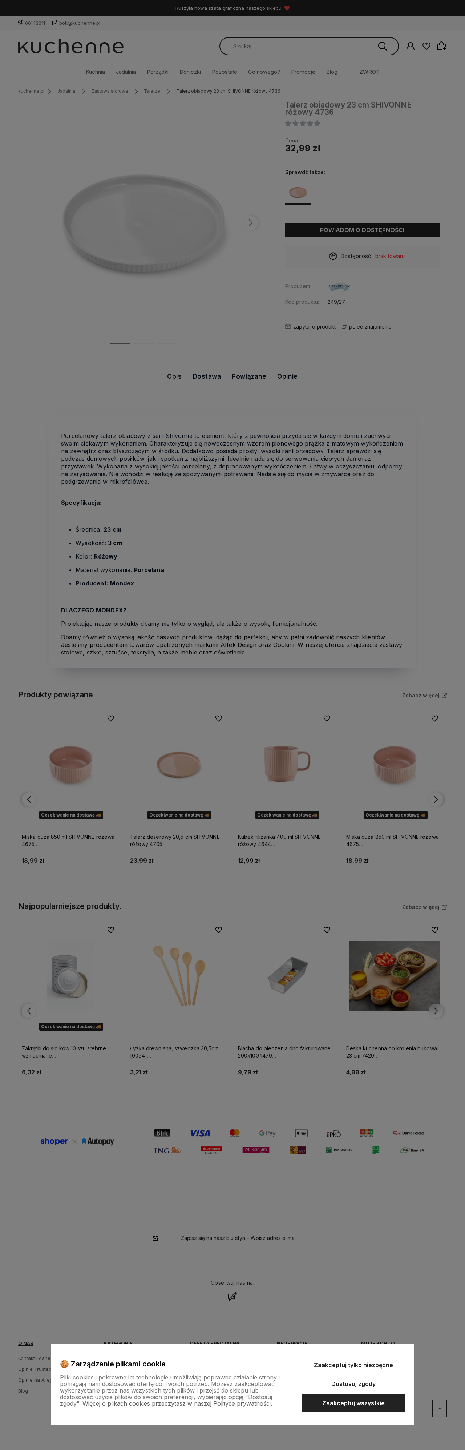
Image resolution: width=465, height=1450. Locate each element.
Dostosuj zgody (353, 1383)
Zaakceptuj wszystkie (353, 1403)
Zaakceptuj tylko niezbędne (353, 1365)
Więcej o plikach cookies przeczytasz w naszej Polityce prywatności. (177, 1403)
